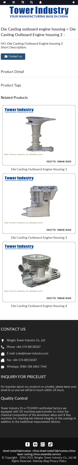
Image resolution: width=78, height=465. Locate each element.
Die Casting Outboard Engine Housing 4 (39, 306)
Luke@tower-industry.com (32, 353)
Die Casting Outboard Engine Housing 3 (39, 237)
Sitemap (38, 461)
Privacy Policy (58, 461)
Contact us (15, 56)
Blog (46, 461)
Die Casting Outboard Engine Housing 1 (39, 169)
